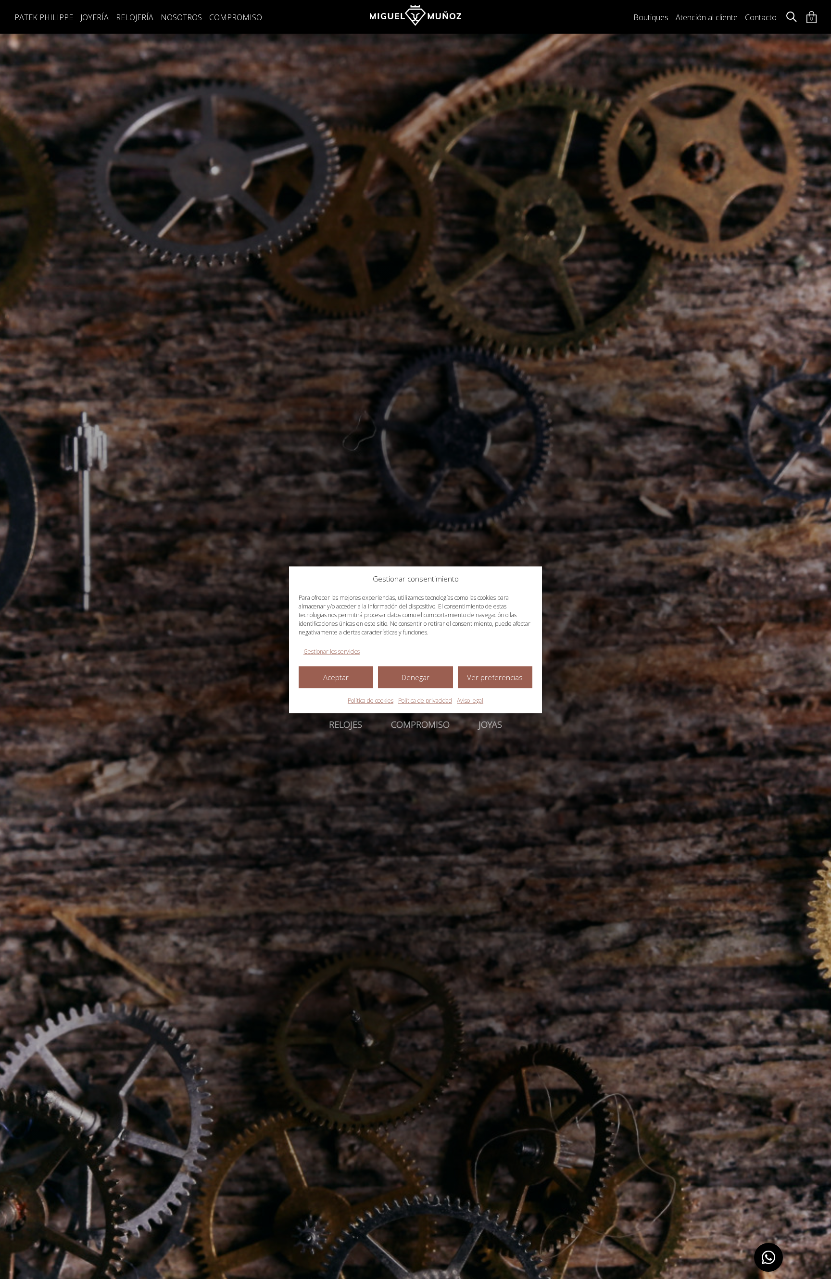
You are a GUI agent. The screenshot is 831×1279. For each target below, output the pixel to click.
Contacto (761, 17)
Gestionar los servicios (331, 651)
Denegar (415, 677)
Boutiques (650, 17)
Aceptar (336, 677)
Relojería (134, 17)
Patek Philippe (43, 17)
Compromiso (235, 17)
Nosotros (181, 17)
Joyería (94, 17)
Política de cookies (370, 700)
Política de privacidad (425, 700)
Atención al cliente (707, 17)
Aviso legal (470, 700)
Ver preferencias (495, 677)
